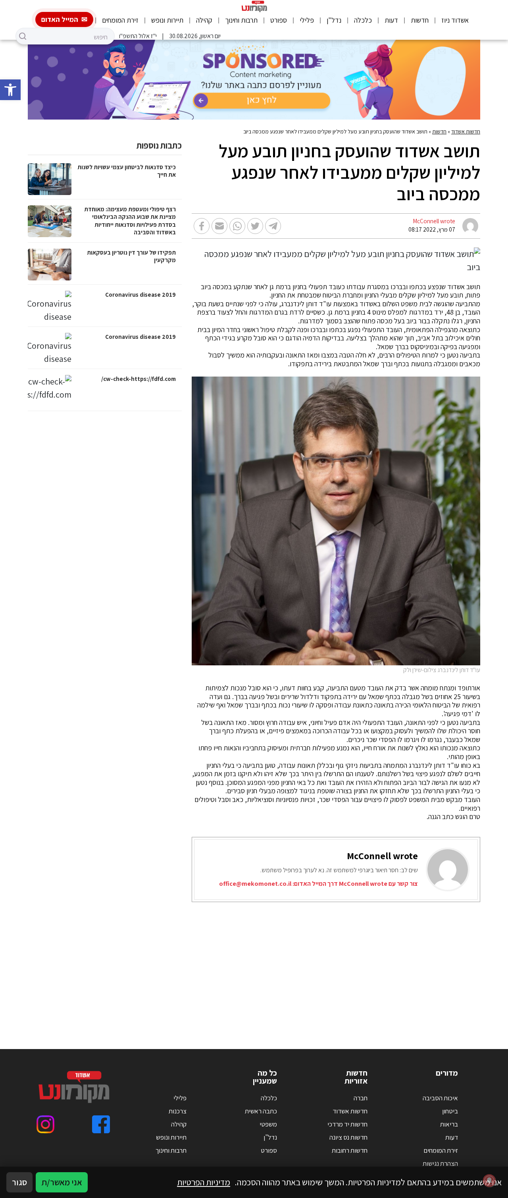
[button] (10, 89)
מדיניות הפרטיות (203, 1182)
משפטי (268, 1124)
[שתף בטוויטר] (255, 226)
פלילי (307, 20)
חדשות (420, 20)
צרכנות (178, 1111)
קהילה (204, 20)
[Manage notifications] (489, 1180)
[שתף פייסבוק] (202, 226)
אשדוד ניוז (455, 20)
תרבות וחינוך (241, 20)
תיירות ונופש (167, 20)
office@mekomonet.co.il (255, 883)
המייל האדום (59, 19)
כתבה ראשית (261, 1111)
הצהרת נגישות (440, 1163)
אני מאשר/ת (61, 1182)
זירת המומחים (120, 20)
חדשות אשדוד (465, 131)
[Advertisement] (254, 965)
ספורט (278, 20)
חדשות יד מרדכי (347, 1124)
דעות (391, 20)
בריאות (449, 1124)
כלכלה (363, 20)
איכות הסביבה (440, 1098)
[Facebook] (101, 1124)
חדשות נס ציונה (348, 1137)
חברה (361, 1098)
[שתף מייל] (219, 226)
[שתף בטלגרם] (273, 226)
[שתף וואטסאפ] (237, 226)
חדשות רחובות (350, 1150)
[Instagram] (45, 1124)
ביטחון (450, 1111)
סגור (19, 1182)
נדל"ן (334, 20)
